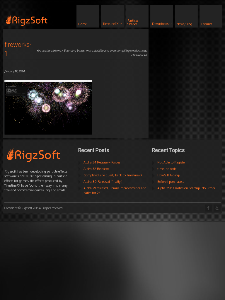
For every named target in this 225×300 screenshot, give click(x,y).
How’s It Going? (168, 175)
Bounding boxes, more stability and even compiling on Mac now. (105, 50)
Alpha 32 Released (96, 169)
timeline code (166, 169)
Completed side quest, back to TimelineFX (112, 175)
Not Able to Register (171, 162)
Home (57, 50)
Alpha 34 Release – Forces (101, 162)
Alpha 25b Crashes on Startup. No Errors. (186, 188)
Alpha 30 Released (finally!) (102, 182)
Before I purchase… (170, 182)
